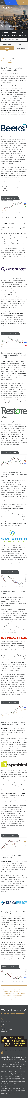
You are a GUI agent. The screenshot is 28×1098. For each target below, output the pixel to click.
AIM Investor (22, 34)
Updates (7, 48)
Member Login (18, 1021)
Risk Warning (21, 1050)
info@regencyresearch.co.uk (7, 1030)
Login (22, 2)
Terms (6, 1050)
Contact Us (18, 1023)
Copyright (17, 1053)
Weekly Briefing (5, 34)
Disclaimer (13, 1050)
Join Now (10, 2)
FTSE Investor (14, 34)
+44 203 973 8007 (5, 1022)
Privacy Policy (9, 1053)
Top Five (21, 44)
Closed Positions (21, 48)
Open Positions (7, 44)
